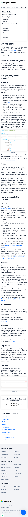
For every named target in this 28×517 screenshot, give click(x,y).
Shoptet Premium (6, 467)
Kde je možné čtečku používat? (9, 23)
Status (16, 476)
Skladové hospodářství (8, 429)
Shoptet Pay (17, 464)
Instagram (17, 486)
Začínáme (3, 451)
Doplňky (16, 467)
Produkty (12, 7)
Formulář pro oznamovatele (7, 512)
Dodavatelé (5, 416)
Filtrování (5, 37)
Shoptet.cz (4, 464)
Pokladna (5, 26)
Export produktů (10, 160)
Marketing (17, 454)
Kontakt (16, 457)
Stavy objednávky (19, 299)
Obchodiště (17, 473)
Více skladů (5, 440)
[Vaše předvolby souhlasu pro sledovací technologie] (2, 515)
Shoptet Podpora (5, 7)
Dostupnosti (5, 419)
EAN (8, 102)
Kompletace (6, 28)
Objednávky (6, 35)
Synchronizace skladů (8, 437)
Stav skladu (5, 435)
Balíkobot (3, 300)
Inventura (5, 32)
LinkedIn (3, 492)
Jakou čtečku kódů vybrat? (9, 14)
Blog (15, 470)
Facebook (3, 486)
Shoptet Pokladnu (6, 208)
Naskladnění (6, 30)
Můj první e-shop (5, 479)
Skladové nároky (6, 432)
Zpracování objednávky (7, 299)
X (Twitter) (4, 489)
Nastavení (3, 457)
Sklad (17, 7)
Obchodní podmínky (5, 507)
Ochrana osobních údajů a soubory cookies (10, 510)
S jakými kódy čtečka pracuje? (9, 17)
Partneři (3, 470)
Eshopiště (4, 476)
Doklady (5, 21)
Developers (4, 473)
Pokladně (13, 50)
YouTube (16, 489)
